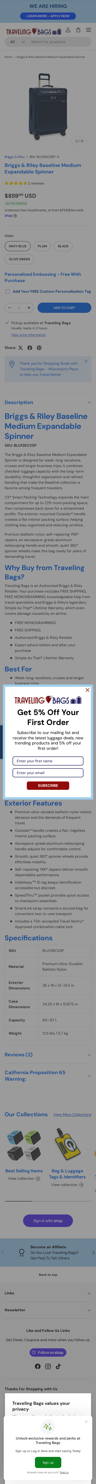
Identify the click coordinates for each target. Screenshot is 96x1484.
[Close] (87, 690)
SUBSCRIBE (48, 785)
